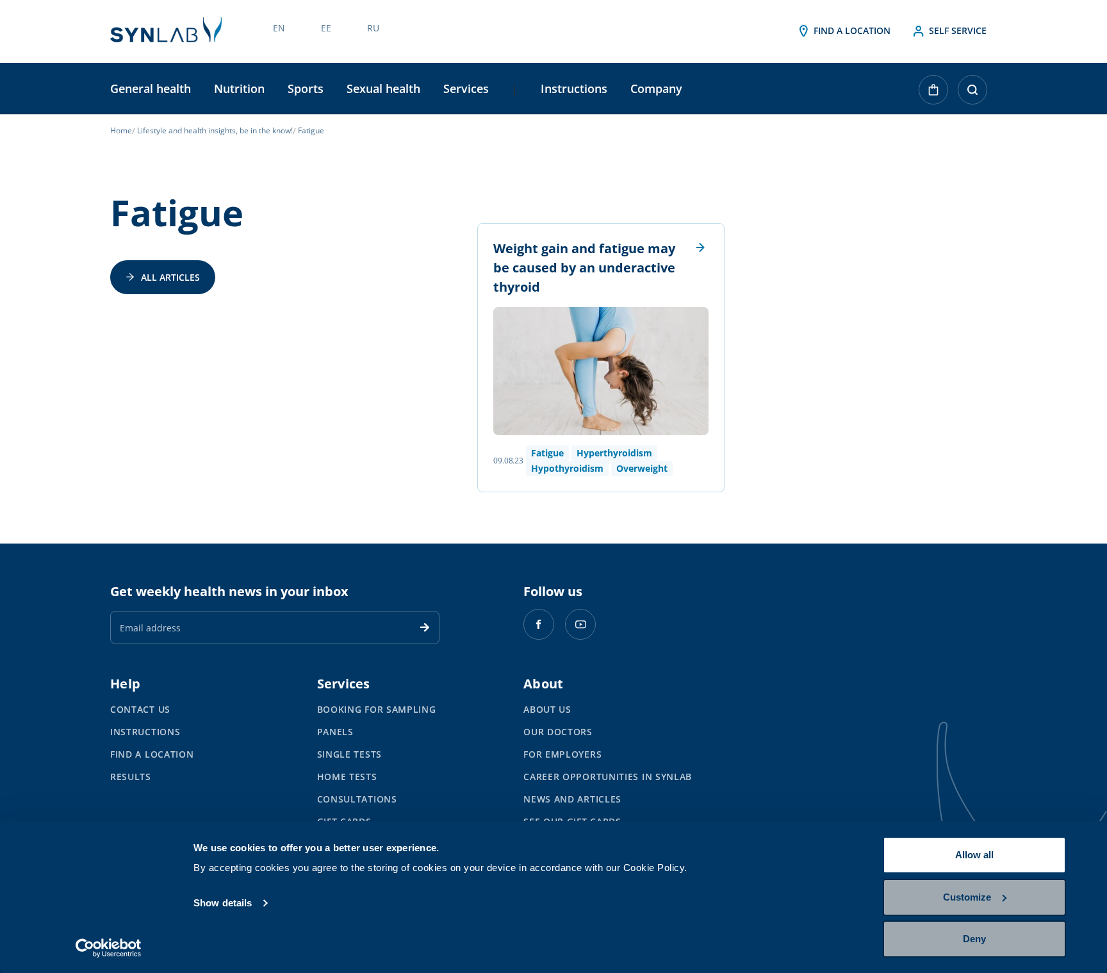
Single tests (349, 754)
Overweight (642, 468)
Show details (222, 902)
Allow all (974, 854)
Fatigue (547, 453)
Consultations (357, 799)
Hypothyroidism (567, 468)
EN (279, 28)
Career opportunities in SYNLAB (607, 776)
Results (130, 776)
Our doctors (558, 732)
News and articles (572, 799)
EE (326, 28)
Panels (335, 732)
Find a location (850, 30)
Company (656, 88)
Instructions (574, 88)
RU (373, 28)
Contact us (140, 709)
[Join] (424, 627)
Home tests (347, 776)
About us (547, 709)
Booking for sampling (376, 709)
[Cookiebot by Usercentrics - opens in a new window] (109, 948)
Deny (974, 938)
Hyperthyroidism (614, 453)
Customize (967, 897)
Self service (956, 30)
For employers (562, 754)
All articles (170, 277)
